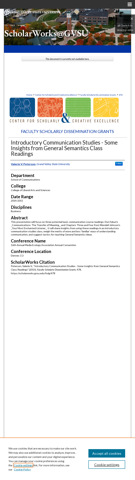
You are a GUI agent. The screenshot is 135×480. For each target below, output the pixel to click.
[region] (67, 459)
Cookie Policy (22, 469)
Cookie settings (23, 465)
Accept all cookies (106, 453)
